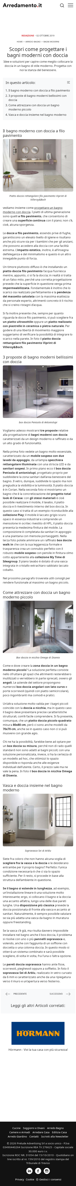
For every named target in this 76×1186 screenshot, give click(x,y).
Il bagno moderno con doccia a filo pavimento (39, 90)
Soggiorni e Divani (34, 1128)
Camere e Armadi (19, 1132)
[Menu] (70, 5)
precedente (20, 993)
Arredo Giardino (17, 1136)
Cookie (30, 1179)
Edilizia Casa (59, 1132)
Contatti (34, 1136)
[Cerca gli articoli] (62, 5)
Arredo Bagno (55, 1128)
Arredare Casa (41, 1132)
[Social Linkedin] (29, 1170)
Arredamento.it (22, 5)
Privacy (19, 1179)
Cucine (16, 1128)
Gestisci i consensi (50, 1179)
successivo (56, 993)
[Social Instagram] (47, 1170)
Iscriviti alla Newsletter (54, 1136)
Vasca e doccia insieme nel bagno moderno (37, 115)
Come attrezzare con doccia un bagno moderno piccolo (33, 107)
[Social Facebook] (38, 1170)
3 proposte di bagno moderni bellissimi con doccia (37, 98)
